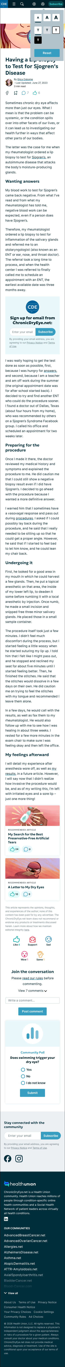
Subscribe (56, 4)
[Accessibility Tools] (34, 4)
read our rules (32, 978)
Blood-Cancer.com (18, 1286)
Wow (23, 956)
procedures (24, 518)
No (28, 1076)
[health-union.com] (20, 1185)
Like (15, 941)
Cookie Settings (44, 1312)
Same (39, 956)
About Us (10, 1302)
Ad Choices (36, 1316)
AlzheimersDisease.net (21, 1252)
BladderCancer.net (18, 1281)
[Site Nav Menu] (14, 4)
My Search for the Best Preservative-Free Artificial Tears (28, 838)
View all (12, 1293)
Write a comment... (21, 1000)
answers (50, 371)
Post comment (32, 1011)
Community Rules (15, 1316)
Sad (46, 941)
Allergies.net (13, 1247)
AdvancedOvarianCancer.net (25, 1241)
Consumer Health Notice (19, 1307)
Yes (29, 1069)
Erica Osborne (25, 79)
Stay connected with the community (24, 1125)
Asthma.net (12, 1258)
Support (31, 941)
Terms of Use (39, 1147)
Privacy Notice (35, 342)
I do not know (36, 1083)
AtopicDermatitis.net (19, 1263)
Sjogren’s (39, 157)
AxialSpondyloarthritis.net (23, 1275)
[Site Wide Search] (22, 4)
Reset (47, 53)
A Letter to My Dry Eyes (26, 887)
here (26, 929)
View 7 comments (31, 990)
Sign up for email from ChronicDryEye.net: (32, 320)
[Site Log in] (43, 4)
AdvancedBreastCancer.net (24, 1235)
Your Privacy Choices (17, 1312)
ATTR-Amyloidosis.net (20, 1269)
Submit (32, 1093)
